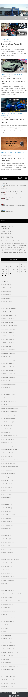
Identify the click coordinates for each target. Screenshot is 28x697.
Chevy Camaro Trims (7, 473)
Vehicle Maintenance (7, 679)
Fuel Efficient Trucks (7, 621)
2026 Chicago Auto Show (8, 384)
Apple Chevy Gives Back (8, 418)
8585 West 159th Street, (7, 231)
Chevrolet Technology (7, 463)
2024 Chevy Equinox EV (8, 315)
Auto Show (5, 432)
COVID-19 (5, 587)
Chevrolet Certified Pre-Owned (9, 449)
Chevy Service (14, 38)
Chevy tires (5, 545)
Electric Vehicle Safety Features (10, 600)
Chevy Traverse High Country (9, 559)
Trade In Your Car (6, 655)
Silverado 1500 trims (7, 649)
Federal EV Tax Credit (7, 611)
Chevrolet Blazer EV (7, 439)
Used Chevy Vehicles (7, 669)
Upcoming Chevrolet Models (9, 666)
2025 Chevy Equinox (7, 332)
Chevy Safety (5, 511)
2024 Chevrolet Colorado (8, 308)
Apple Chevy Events (7, 415)
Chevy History (5, 490)
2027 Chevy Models (7, 391)
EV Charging (5, 607)
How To (4, 624)
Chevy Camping (6, 477)
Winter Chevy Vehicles (8, 683)
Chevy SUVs (5, 535)
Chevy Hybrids (6, 497)
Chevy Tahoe (5, 538)
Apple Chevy (5, 404)
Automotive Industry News (8, 435)
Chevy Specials (6, 528)
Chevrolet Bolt (5, 442)
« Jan (2, 275)
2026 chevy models (7, 367)
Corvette (4, 583)
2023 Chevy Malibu (7, 301)
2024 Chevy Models (7, 318)
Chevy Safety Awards (7, 514)
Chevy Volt (5, 569)
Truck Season (5, 659)
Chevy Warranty (6, 573)
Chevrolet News (6, 456)
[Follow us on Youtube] (26, 178)
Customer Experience (7, 590)
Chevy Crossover (6, 487)
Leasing (4, 631)
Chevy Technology (15, 152)
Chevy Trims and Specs (8, 563)
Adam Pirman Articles (7, 394)
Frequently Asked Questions (9, 618)
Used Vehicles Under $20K (9, 673)
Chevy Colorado (6, 480)
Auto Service (5, 38)
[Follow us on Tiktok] (23, 178)
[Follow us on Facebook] (19, 178)
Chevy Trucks (5, 566)
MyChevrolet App (6, 642)
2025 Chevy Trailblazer (8, 349)
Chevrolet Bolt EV (6, 446)
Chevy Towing (5, 549)
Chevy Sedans (6, 518)
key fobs (4, 628)
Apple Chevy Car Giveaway (9, 408)
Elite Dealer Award (6, 604)
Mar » (6, 275)
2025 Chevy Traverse (7, 353)
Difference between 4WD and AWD (10, 594)
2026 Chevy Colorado (7, 360)
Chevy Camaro (6, 470)
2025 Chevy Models (7, 342)
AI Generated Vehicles (7, 397)
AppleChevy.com (22, 252)
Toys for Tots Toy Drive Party (9, 652)
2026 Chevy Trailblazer (8, 373)
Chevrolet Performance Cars (10, 113)
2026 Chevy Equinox (7, 363)
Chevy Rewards (6, 504)
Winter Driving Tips (7, 686)
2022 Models (5, 298)
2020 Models (5, 291)
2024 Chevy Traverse (7, 329)
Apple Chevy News (7, 422)
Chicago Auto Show (7, 580)
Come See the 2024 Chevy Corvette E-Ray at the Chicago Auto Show (14, 81)
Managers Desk (6, 638)
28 (10, 273)
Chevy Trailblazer (6, 552)
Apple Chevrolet (5, 228)
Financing (4, 614)
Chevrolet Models (6, 453)
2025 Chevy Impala (7, 339)
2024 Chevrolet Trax (7, 312)
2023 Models (5, 305)
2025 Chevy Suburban (7, 346)
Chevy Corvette (6, 74)
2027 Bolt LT (5, 387)
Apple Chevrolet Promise (8, 401)
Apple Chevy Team (7, 425)
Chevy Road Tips (6, 508)
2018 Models (5, 284)
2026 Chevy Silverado (7, 370)
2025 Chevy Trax (6, 356)
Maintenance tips (6, 635)
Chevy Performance (17, 74)
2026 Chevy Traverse (7, 377)
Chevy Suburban (6, 532)
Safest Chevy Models (7, 645)
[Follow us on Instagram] (21, 178)
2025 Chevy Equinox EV (8, 336)
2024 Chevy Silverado (7, 322)
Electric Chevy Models (8, 597)
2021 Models (5, 294)
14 (10, 269)
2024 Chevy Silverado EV (8, 325)
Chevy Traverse (6, 556)
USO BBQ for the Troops (8, 676)
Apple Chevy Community (8, 411)
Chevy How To (5, 152)
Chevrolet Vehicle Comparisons (10, 466)
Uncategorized (6, 662)
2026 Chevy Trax (6, 380)
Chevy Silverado (6, 525)
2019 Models (5, 287)
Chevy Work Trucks (7, 576)
